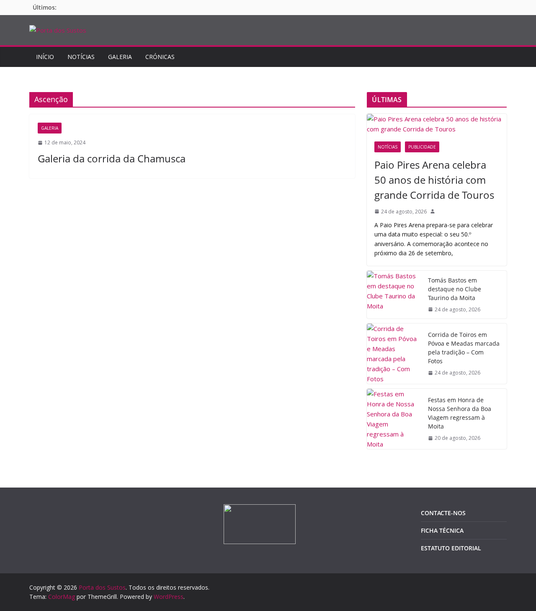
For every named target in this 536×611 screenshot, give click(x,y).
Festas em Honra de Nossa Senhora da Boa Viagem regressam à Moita (459, 413)
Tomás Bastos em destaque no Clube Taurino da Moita (454, 289)
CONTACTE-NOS (443, 513)
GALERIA (120, 57)
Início (45, 57)
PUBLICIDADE (422, 147)
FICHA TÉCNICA (442, 530)
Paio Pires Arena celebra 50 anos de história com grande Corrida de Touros (434, 180)
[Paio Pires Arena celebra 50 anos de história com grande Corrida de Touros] (437, 124)
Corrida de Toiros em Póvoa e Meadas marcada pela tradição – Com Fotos (464, 348)
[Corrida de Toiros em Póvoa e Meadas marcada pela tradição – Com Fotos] (394, 353)
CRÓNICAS (160, 57)
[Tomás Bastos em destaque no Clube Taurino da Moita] (394, 294)
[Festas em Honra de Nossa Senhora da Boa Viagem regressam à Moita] (394, 419)
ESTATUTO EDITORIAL (451, 548)
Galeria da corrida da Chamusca (112, 158)
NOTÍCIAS (81, 57)
